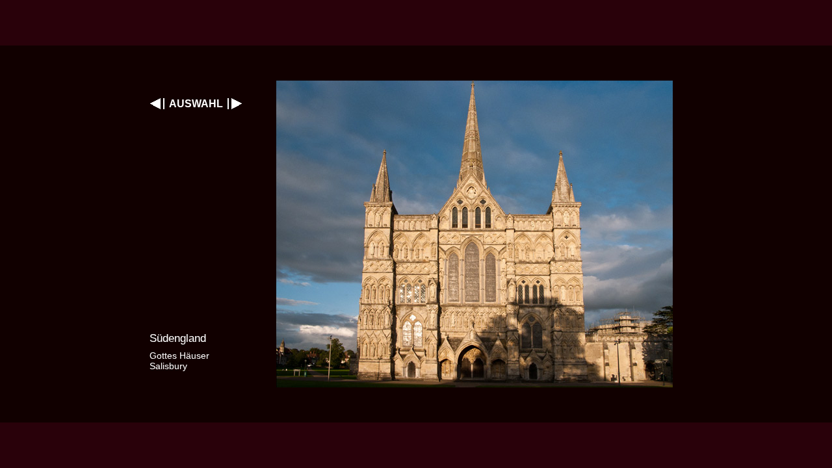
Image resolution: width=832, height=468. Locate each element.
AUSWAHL (196, 103)
